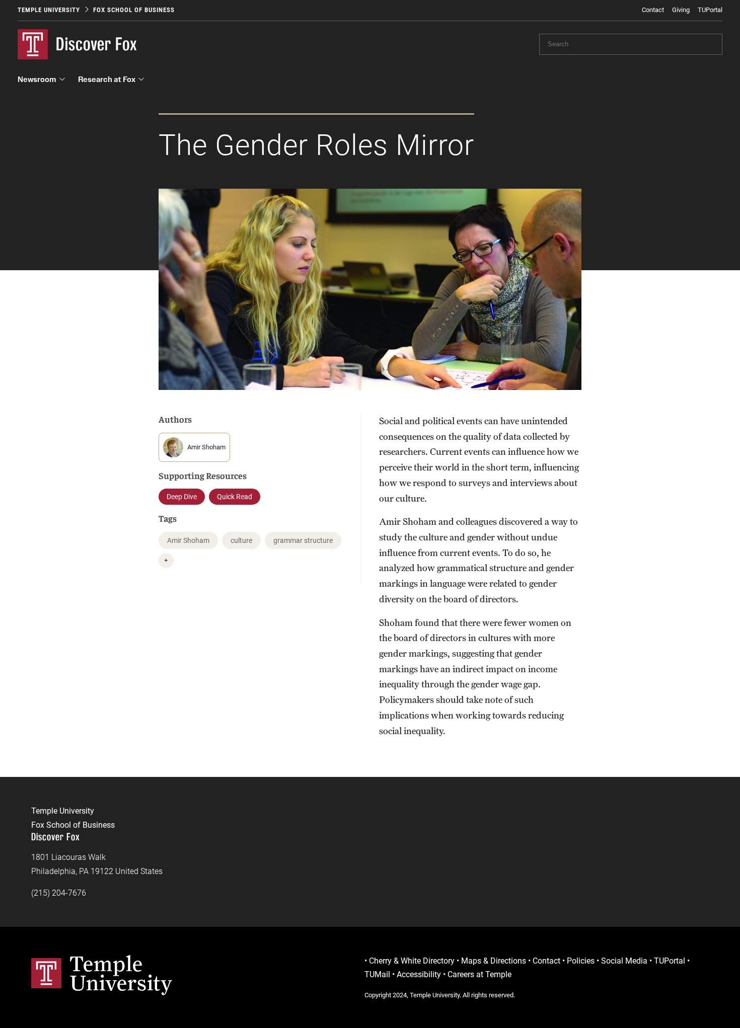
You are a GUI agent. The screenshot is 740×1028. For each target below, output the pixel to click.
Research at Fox (106, 79)
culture (241, 540)
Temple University (49, 10)
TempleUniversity (121, 973)
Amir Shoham (188, 540)
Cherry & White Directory (412, 961)
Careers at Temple (479, 974)
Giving (681, 10)
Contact (653, 10)
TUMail (377, 974)
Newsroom (37, 79)
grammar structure (303, 540)
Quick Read (234, 497)
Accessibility (419, 974)
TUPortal (710, 10)
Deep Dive (182, 497)
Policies (581, 961)
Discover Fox (96, 44)
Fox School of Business (134, 10)
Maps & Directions (493, 961)
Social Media (624, 961)
